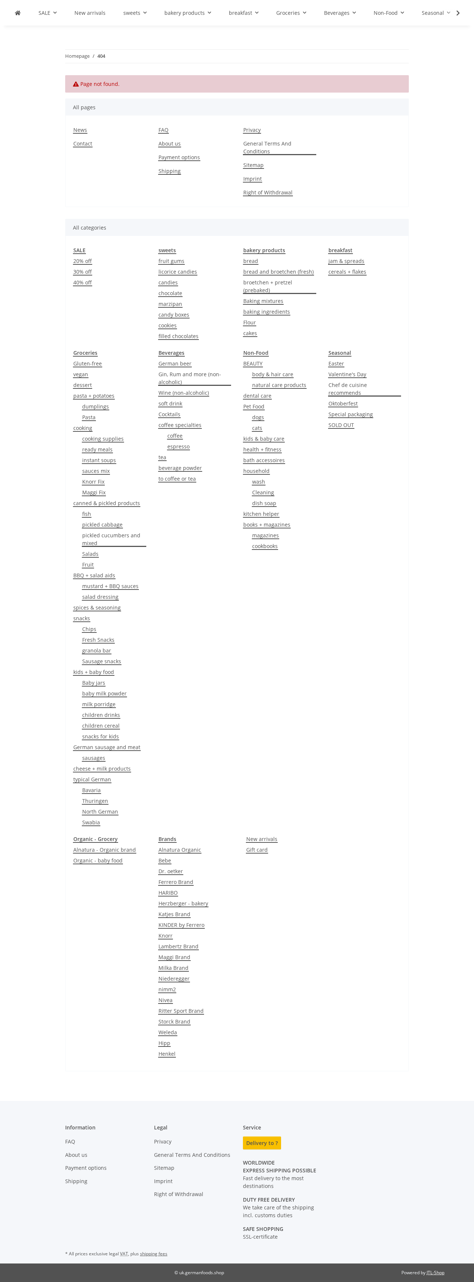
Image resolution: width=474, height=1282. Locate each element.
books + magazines (266, 524)
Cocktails (169, 414)
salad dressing (100, 596)
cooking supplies (103, 438)
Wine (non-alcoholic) (183, 392)
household (256, 470)
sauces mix (96, 470)
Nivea (165, 1000)
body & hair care (272, 374)
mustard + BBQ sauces (110, 586)
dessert (82, 384)
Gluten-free (87, 363)
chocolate (170, 293)
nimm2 (167, 989)
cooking (82, 427)
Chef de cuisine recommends (347, 388)
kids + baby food (93, 671)
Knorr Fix (93, 481)
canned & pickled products (106, 503)
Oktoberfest (343, 403)
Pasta (89, 417)
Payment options (179, 157)
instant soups (99, 460)
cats (257, 427)
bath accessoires (264, 460)
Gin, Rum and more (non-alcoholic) (189, 378)
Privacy (252, 129)
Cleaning (263, 492)
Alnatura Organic (179, 849)
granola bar (96, 650)
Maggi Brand (174, 957)
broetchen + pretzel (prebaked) (267, 286)
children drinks (101, 714)
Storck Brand (174, 1021)
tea (162, 457)
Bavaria (91, 790)
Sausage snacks (101, 661)
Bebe (164, 860)
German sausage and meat (106, 747)
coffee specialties (179, 424)
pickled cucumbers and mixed (111, 539)
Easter (336, 363)
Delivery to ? (262, 1142)
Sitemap (253, 164)
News (80, 129)
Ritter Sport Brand (181, 1010)
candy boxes (173, 314)
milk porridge (99, 704)
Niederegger (174, 978)
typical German (92, 779)
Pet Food (253, 406)
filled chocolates (178, 336)
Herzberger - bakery (183, 903)
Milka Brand (173, 967)
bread (250, 260)
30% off (82, 271)
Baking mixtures (263, 300)
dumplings (95, 406)
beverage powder (180, 467)
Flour (249, 322)
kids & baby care (263, 438)
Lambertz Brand (178, 946)
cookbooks (265, 546)
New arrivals (261, 838)
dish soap (264, 503)
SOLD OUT (341, 424)
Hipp (164, 1042)
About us (169, 143)
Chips (89, 628)
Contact (82, 143)
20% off (82, 260)
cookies (167, 325)
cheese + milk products (102, 768)
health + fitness (262, 449)
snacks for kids (100, 736)
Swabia (91, 822)
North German (100, 811)
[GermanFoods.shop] (18, 13)
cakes (250, 333)
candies (168, 282)
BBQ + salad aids (94, 575)
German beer (174, 363)
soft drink (170, 403)
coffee (175, 435)
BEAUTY (253, 363)
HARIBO (168, 892)
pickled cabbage (102, 524)
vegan (80, 374)
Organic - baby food (98, 860)
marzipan (170, 303)
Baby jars (93, 682)
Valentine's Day (347, 374)
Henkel (167, 1053)
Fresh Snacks (98, 639)
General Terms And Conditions (267, 147)
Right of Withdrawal (268, 192)
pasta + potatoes (93, 395)
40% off (82, 282)
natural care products (279, 384)
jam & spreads (346, 260)
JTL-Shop (435, 1272)
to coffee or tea (177, 478)
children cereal (101, 725)
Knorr (165, 935)
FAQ (163, 129)
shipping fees (153, 1254)
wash (258, 481)
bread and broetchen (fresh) (278, 271)
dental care (257, 395)
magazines (265, 535)
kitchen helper (261, 513)
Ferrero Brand (175, 881)
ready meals (97, 449)
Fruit (88, 564)
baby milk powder (104, 693)
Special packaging (350, 414)
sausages (93, 757)
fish (86, 513)
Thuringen (95, 800)
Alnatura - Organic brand (104, 849)
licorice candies (177, 271)
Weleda (167, 1032)
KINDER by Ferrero (181, 924)
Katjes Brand (174, 914)
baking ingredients (266, 311)
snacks (81, 618)
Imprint (252, 178)
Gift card (257, 849)
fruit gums (171, 260)
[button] (453, 13)
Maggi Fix (94, 492)
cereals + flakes (347, 271)
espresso (178, 446)
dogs (258, 417)
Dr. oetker (170, 871)
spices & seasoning (97, 607)
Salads (90, 553)
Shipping (169, 170)
